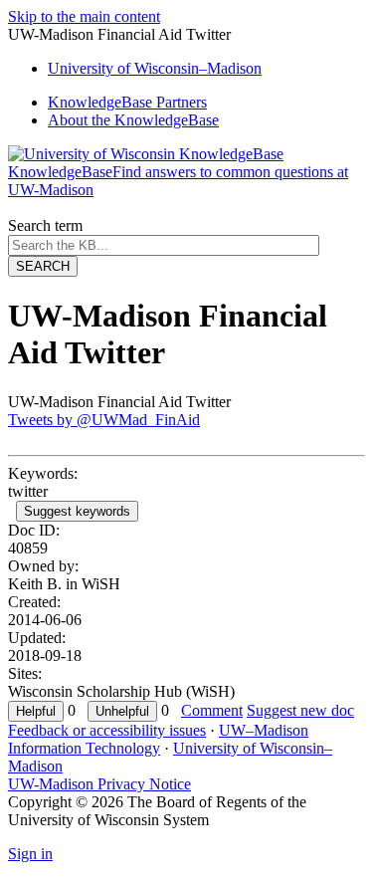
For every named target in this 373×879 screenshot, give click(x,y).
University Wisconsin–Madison (155, 68)
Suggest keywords (77, 511)
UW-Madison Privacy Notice (99, 783)
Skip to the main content (84, 16)
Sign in (30, 853)
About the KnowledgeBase (133, 119)
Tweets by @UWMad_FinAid (104, 419)
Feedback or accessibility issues (107, 730)
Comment (212, 710)
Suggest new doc (300, 710)
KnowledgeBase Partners (127, 102)
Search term (45, 225)
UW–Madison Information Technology (158, 739)
